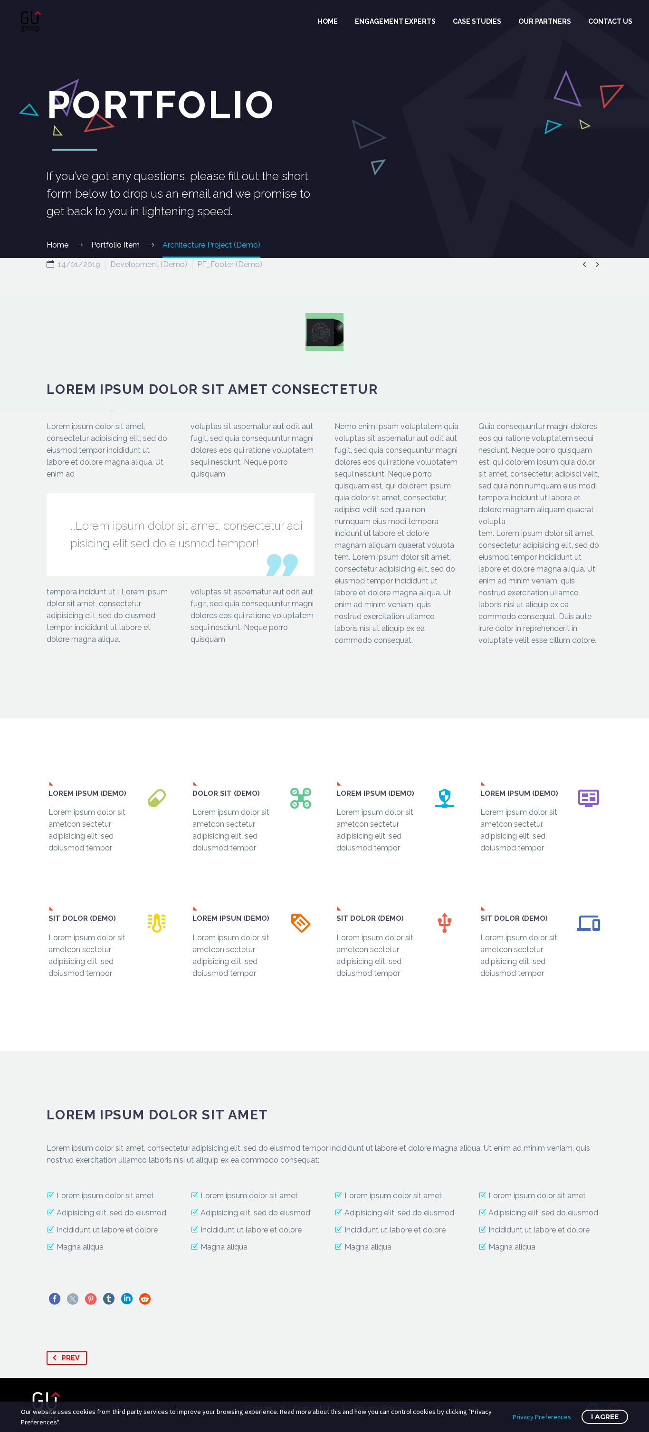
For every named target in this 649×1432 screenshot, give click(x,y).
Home (328, 21)
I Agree (605, 1417)
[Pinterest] (90, 1299)
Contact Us (610, 21)
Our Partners (544, 21)
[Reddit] (145, 1299)
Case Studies (477, 21)
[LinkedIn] (127, 1299)
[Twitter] (72, 1299)
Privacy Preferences (542, 1417)
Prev (70, 1358)
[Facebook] (54, 1299)
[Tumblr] (109, 1299)
